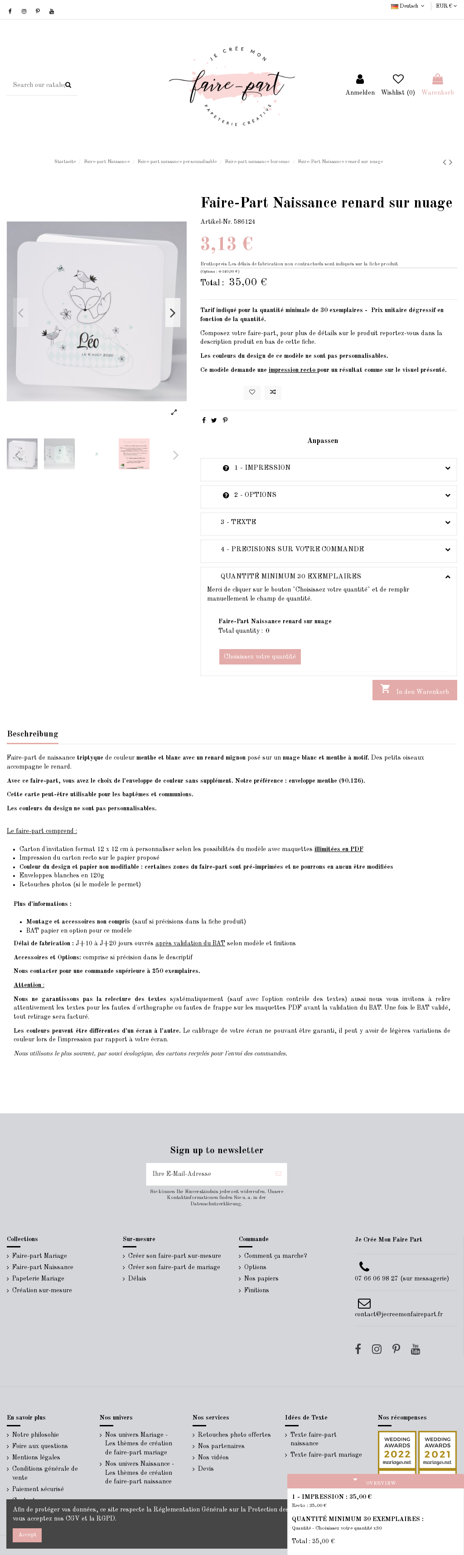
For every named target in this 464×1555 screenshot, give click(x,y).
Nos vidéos (213, 1457)
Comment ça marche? (275, 1256)
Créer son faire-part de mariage (174, 1267)
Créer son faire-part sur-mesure (174, 1256)
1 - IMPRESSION (248, 468)
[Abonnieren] (278, 1174)
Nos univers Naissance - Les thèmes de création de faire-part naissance (139, 1473)
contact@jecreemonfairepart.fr (399, 1314)
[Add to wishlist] (252, 393)
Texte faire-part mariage (326, 1455)
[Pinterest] (225, 421)
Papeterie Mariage (38, 1279)
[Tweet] (214, 421)
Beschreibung (32, 734)
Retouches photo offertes (234, 1435)
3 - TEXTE (231, 522)
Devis (206, 1469)
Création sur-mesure (42, 1290)
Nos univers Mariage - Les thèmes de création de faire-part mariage (138, 1444)
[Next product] (451, 163)
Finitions (256, 1290)
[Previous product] (446, 163)
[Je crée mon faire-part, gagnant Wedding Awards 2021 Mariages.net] (436, 1449)
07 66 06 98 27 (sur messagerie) (402, 1279)
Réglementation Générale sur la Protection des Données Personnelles (254, 1510)
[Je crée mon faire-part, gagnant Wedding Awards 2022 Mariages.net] (397, 1449)
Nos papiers (261, 1279)
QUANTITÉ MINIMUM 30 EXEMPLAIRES (284, 576)
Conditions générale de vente (45, 1473)
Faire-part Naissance (42, 1267)
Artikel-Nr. (216, 222)
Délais (137, 1279)
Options (255, 1267)
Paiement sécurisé (38, 1489)
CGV (73, 1519)
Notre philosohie (35, 1435)
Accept (27, 1535)
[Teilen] (204, 421)
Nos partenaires (221, 1446)
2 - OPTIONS (241, 495)
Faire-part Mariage (39, 1256)
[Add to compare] (273, 393)
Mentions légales (36, 1457)
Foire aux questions (40, 1446)
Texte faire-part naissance (313, 1439)
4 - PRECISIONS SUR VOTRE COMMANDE (285, 549)
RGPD (106, 1519)
